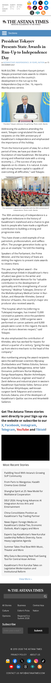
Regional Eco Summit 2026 (24, 617)
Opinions (6, 616)
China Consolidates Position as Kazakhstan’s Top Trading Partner (22, 514)
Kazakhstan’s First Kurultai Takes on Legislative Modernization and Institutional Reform (23, 568)
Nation (41, 62)
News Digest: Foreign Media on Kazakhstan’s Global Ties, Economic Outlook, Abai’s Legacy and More (23, 525)
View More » (25, 579)
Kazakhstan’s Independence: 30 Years (20, 62)
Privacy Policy (19, 654)
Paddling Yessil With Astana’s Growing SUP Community (24, 474)
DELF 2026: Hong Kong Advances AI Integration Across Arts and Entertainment (23, 503)
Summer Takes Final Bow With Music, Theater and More (23, 548)
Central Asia (38, 605)
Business (22, 605)
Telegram (8, 430)
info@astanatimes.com (32, 673)
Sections (12, 33)
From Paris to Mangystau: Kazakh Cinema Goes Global (22, 483)
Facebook (12, 425)
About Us (35, 654)
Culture (5, 610)
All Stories (6, 605)
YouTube (23, 430)
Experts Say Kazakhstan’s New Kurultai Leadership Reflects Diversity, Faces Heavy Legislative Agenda (24, 537)
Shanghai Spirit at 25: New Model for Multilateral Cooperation (23, 493)
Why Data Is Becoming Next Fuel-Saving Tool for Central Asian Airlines (25, 557)
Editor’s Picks (24, 610)
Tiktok (40, 430)
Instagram (28, 425)
